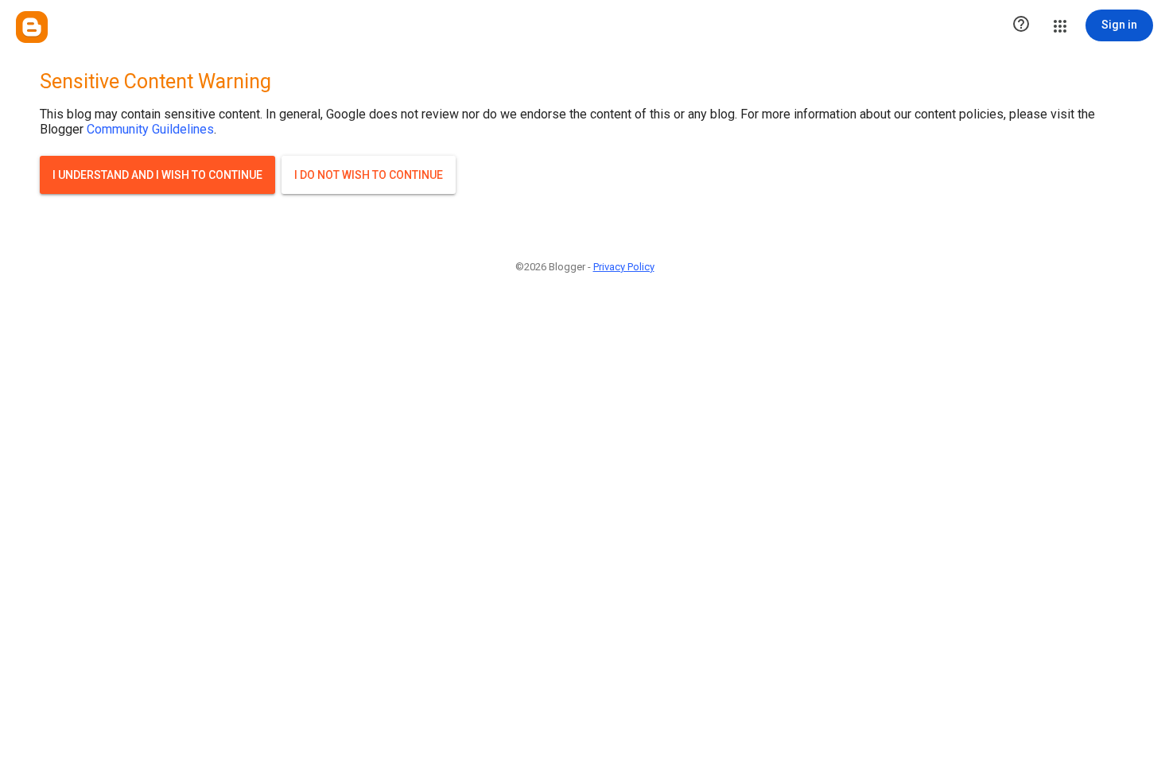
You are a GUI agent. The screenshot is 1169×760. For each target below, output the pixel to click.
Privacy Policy (623, 267)
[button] (1021, 25)
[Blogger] (32, 27)
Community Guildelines (150, 129)
